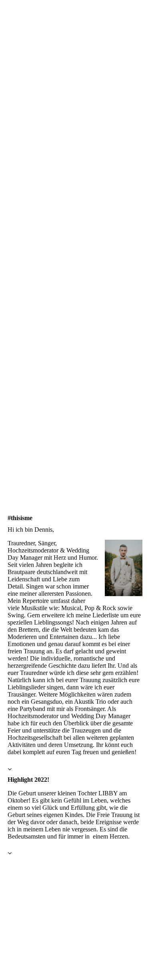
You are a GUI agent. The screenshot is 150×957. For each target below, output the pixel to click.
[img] (75, 239)
